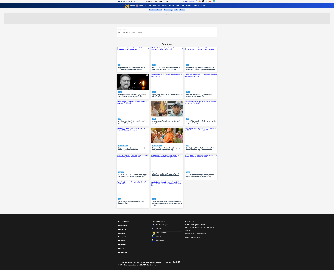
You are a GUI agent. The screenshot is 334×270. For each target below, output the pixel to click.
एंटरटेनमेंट (164, 5)
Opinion (196, 5)
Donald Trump (168, 10)
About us (121, 248)
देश (145, 5)
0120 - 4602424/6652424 (199, 234)
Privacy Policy (123, 237)
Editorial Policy (123, 252)
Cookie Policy (122, 244)
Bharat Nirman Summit (155, 10)
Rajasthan (160, 240)
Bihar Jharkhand (162, 233)
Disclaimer (121, 240)
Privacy (121, 262)
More (203, 5)
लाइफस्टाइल (188, 5)
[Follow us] (213, 1)
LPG (176, 10)
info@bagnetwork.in (197, 237)
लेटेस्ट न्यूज (132, 5)
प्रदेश (150, 5)
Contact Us (122, 229)
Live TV (140, 5)
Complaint (121, 233)
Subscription (122, 225)
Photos (171, 5)
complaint (168, 262)
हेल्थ (183, 5)
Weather (182, 10)
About (143, 262)
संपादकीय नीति (176, 262)
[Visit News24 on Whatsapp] (207, 1)
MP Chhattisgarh (162, 225)
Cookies (136, 262)
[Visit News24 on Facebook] (196, 1)
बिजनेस (177, 5)
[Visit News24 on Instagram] (200, 1)
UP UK (158, 229)
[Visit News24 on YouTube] (210, 1)
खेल (159, 5)
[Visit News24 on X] (203, 1)
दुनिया (154, 5)
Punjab (158, 236)
